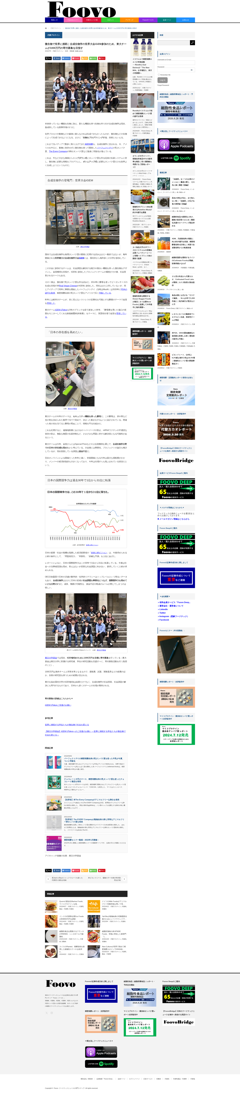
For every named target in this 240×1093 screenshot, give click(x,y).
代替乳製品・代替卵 (141, 90)
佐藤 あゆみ (79, 51)
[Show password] (191, 70)
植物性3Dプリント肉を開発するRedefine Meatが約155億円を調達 (142, 209)
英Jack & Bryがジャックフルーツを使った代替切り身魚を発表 (67, 879)
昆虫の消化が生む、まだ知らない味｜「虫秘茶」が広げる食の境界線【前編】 (183, 201)
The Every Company (58, 151)
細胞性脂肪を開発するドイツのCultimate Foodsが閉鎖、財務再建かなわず (183, 260)
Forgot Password (163, 85)
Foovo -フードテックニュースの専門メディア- (69, 1088)
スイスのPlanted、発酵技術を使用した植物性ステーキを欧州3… (72, 949)
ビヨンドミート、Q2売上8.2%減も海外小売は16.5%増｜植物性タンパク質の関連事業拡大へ (183, 359)
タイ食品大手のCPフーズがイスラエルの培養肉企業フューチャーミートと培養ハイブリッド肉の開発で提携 (142, 252)
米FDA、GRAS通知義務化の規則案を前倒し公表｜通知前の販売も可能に (183, 336)
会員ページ (167, 20)
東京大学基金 (51, 658)
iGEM (81, 258)
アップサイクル (171, 289)
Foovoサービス (148, 20)
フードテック (167, 192)
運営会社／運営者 (87, 1079)
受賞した (51, 303)
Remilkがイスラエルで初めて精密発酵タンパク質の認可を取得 (142, 113)
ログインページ (134, 1079)
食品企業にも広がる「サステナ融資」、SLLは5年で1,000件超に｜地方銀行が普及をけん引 (183, 299)
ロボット (110, 20)
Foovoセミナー (73, 20)
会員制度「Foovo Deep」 (105, 1079)
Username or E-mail (164, 60)
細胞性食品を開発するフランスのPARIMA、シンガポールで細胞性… (71, 934)
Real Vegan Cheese (68, 286)
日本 (66, 51)
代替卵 (71, 924)
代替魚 (144, 322)
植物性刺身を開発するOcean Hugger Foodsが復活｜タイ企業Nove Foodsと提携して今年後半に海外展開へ (142, 301)
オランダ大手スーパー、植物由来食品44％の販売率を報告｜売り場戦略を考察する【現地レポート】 (142, 161)
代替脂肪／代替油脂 (187, 268)
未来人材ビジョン (99, 553)
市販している (105, 293)
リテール (136, 182)
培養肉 (104, 909)
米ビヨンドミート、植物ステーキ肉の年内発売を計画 (104, 879)
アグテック (129, 20)
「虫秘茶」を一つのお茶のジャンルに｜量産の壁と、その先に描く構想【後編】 (183, 182)
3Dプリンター (146, 224)
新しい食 (175, 192)
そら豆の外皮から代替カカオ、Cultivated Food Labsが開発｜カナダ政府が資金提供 (183, 280)
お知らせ (185, 20)
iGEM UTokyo (61, 310)
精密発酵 (89, 144)
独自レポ (54, 20)
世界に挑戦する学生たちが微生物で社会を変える (67, 725)
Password (161, 67)
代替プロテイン (58, 51)
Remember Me (165, 75)
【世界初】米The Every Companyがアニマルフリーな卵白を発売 (91, 800)
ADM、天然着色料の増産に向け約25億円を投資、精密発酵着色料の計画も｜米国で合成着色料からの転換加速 (183, 243)
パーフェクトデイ (105, 148)
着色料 (168, 252)
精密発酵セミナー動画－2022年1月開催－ (81, 840)
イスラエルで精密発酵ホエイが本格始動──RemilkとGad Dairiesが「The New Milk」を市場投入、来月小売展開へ (142, 66)
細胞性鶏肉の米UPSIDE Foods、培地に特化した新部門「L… (114, 934)
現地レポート (147, 186)
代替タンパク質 (92, 20)
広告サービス (148, 1079)
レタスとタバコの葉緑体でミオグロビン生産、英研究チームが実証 (183, 317)
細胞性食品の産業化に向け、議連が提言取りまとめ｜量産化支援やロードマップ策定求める (183, 221)
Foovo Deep (146, 131)
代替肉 (71, 909)
